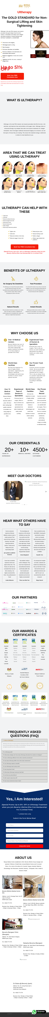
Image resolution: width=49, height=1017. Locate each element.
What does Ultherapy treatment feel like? (14, 772)
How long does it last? (9, 769)
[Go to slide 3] (24, 504)
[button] (3, 491)
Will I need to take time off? (10, 778)
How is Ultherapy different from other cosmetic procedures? (18, 757)
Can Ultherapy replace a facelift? (12, 763)
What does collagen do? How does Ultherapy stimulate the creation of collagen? (23, 754)
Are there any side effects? (10, 775)
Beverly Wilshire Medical (16, 1013)
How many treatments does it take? (12, 780)
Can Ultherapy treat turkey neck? (12, 766)
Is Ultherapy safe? (8, 752)
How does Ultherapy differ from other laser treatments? (17, 760)
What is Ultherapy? (8, 740)
